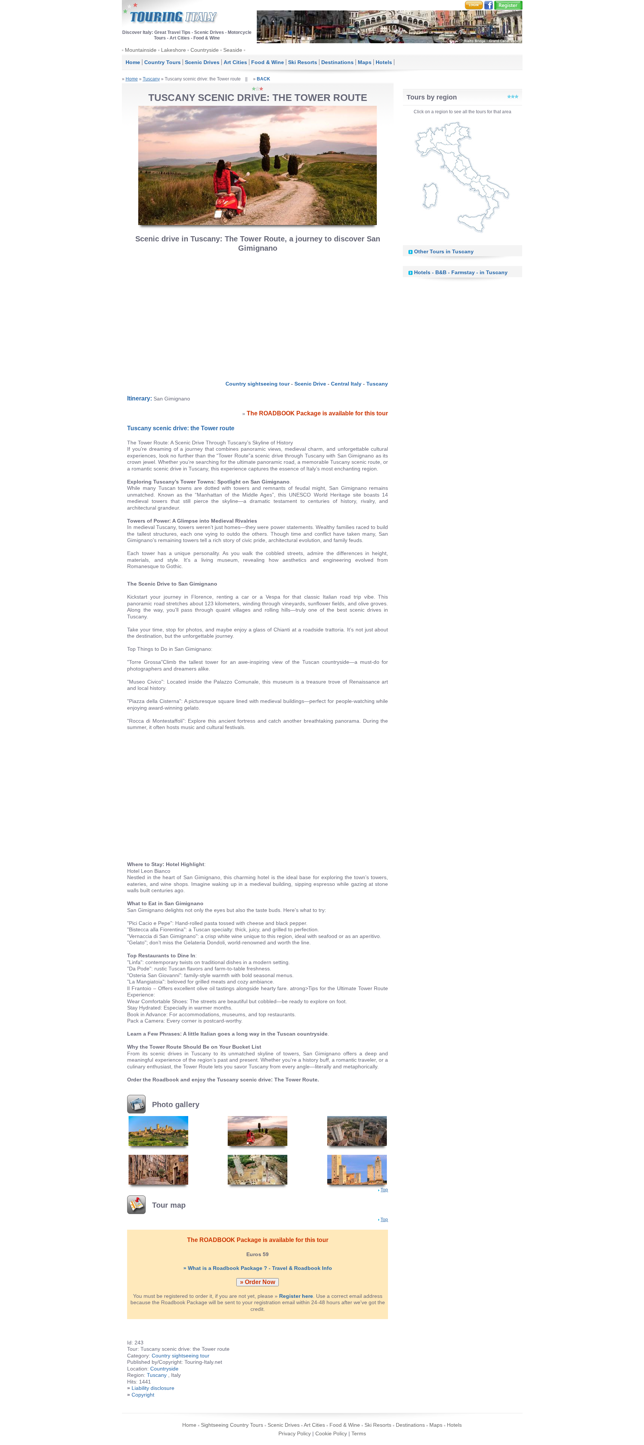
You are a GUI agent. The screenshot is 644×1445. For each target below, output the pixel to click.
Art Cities (235, 62)
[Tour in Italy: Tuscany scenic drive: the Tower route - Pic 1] (158, 1131)
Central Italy (346, 384)
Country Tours (162, 62)
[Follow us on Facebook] (488, 4)
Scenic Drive (310, 384)
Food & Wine (267, 62)
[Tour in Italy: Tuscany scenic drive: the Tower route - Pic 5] (257, 1169)
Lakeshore (173, 50)
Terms (358, 1433)
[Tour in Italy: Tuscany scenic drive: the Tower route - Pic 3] (357, 1131)
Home (133, 62)
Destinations (337, 62)
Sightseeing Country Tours (232, 1425)
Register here (296, 1296)
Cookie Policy (331, 1433)
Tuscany (151, 79)
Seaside (232, 50)
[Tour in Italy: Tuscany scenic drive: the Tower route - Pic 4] (158, 1169)
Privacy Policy (294, 1433)
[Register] (508, 4)
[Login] (474, 4)
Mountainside (141, 50)
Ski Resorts (302, 62)
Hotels (384, 62)
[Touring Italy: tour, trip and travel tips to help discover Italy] (170, 15)
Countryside (204, 50)
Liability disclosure (153, 1388)
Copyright (143, 1395)
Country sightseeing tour (257, 384)
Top (384, 1189)
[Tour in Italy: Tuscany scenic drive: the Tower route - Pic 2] (257, 1131)
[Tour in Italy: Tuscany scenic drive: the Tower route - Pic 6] (357, 1169)
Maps (365, 62)
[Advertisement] (258, 314)
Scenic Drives (202, 62)
